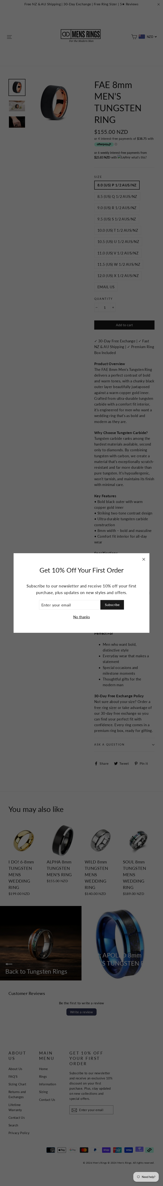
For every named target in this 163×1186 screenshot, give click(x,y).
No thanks (81, 617)
